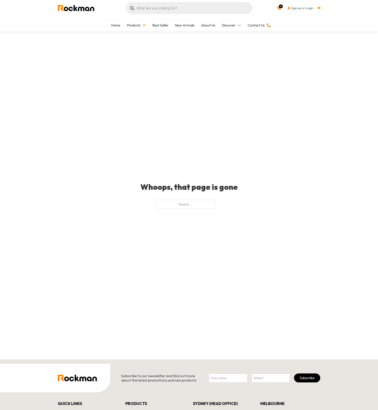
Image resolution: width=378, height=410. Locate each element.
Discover (228, 25)
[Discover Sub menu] (239, 25)
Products (133, 25)
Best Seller (160, 25)
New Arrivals (184, 25)
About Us (208, 25)
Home (115, 25)
